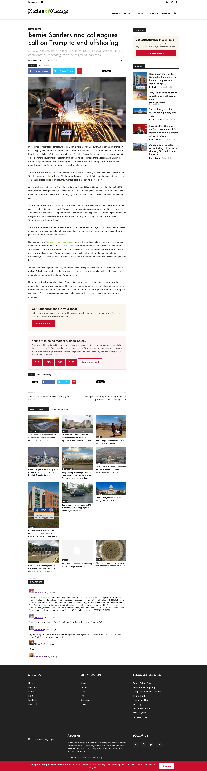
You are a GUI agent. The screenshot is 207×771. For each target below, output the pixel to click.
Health (31, 527)
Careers (84, 691)
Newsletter (33, 687)
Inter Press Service (141, 708)
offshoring (47, 375)
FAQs (83, 695)
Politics (38, 29)
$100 (71, 362)
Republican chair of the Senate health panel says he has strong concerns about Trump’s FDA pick (42, 533)
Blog (30, 695)
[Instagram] (167, 2)
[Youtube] (176, 2)
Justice (31, 29)
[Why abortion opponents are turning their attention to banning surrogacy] (111, 550)
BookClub (32, 700)
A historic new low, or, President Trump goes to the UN (50, 398)
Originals (140, 13)
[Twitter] (172, 2)
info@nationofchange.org (90, 757)
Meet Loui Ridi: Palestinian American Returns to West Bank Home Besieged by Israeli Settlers (111, 469)
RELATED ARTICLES (38, 409)
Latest (127, 13)
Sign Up (166, 13)
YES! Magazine (139, 712)
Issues (114, 13)
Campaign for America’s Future (147, 691)
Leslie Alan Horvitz (157, 102)
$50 (60, 362)
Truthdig (137, 704)
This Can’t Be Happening (144, 687)
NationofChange (45, 65)
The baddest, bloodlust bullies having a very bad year (162, 112)
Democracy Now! (141, 700)
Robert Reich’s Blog (142, 683)
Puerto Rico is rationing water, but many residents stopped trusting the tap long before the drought (43, 568)
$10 (37, 362)
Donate (153, 13)
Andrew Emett (36, 60)
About (83, 683)
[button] (175, 13)
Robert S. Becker (156, 119)
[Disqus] (77, 623)
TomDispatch (139, 695)
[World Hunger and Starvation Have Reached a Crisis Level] (111, 426)
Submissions (86, 700)
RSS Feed (32, 704)
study (51, 187)
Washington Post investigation (59, 242)
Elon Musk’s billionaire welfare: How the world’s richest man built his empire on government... (163, 130)
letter (49, 176)
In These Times (140, 717)
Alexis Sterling (155, 139)
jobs (38, 375)
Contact (84, 704)
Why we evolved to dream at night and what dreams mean (163, 96)
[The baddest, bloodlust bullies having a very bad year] (111, 488)
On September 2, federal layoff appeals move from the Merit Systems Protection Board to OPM (76, 438)
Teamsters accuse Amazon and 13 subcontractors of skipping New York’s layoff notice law (76, 508)
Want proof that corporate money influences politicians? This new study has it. (105, 398)
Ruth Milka (154, 87)
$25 (49, 362)
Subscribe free (43, 323)
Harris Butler (154, 158)
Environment (33, 431)
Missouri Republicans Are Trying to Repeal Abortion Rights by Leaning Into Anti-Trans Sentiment (43, 472)
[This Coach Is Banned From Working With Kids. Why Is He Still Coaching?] (77, 550)
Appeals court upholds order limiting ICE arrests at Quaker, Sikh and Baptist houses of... (163, 149)
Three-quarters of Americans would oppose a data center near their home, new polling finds (43, 438)
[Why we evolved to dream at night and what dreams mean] (140, 95)
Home (31, 683)
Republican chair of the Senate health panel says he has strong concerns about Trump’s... (162, 78)
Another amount (90, 362)
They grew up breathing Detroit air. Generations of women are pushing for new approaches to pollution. (76, 475)
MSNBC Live (67, 245)
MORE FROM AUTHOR (61, 409)
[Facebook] (163, 2)
